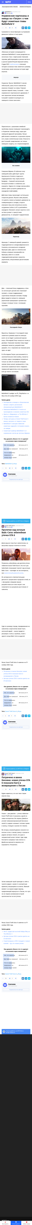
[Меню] (2, 2)
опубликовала (14, 64)
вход (29, 2)
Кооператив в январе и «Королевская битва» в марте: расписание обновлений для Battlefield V (16, 404)
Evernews (12, 474)
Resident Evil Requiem (25, 6)
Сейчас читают (26, 1224)
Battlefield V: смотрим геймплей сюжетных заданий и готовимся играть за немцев (16, 426)
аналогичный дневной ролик (13, 573)
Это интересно (16, 1224)
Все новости (5, 1224)
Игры (15, 464)
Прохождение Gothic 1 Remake (10, 6)
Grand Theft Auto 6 (10, 525)
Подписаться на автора (16, 479)
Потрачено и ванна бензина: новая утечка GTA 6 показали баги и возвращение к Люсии (15, 673)
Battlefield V (8, 11)
